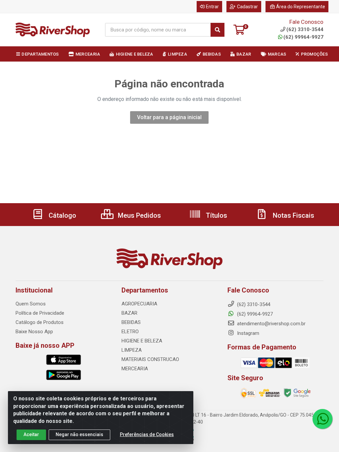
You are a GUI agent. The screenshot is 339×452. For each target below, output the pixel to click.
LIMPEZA (131, 350)
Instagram (247, 333)
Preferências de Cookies (147, 434)
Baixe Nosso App (34, 332)
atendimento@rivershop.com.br (271, 324)
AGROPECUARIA (139, 304)
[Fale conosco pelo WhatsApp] (322, 419)
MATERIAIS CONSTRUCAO (150, 359)
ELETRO (130, 332)
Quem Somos (31, 304)
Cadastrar (247, 6)
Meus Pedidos (138, 215)
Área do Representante (300, 6)
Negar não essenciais (79, 434)
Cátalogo (61, 215)
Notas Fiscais (292, 215)
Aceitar (31, 434)
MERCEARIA (134, 369)
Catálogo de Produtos (40, 322)
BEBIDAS (131, 322)
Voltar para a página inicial (169, 117)
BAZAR (129, 313)
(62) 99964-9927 (303, 37)
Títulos (215, 215)
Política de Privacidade (40, 313)
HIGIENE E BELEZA (141, 341)
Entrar (212, 6)
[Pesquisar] (217, 30)
